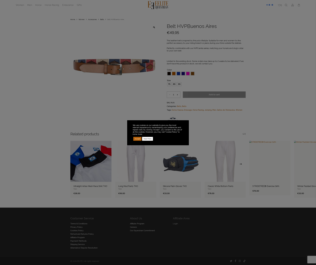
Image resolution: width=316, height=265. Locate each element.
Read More (147, 139)
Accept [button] (137, 139)
